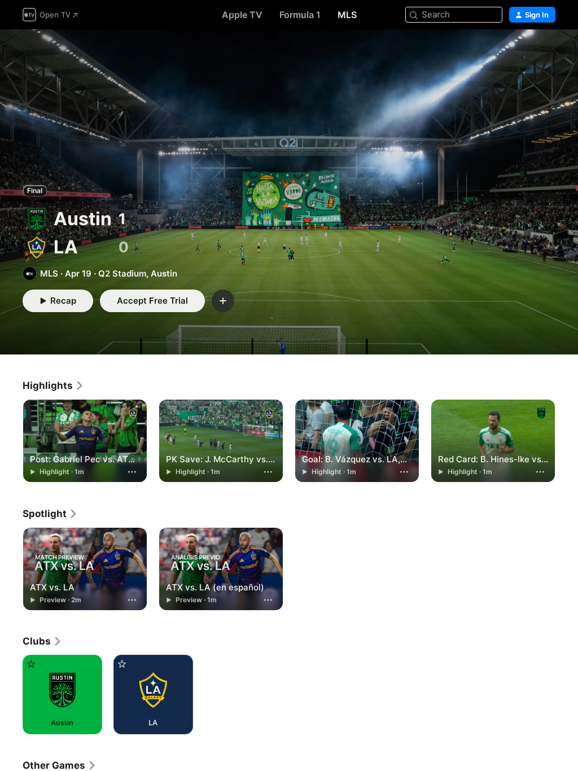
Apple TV (242, 14)
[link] (53, 385)
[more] (132, 472)
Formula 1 (300, 14)
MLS (347, 14)
